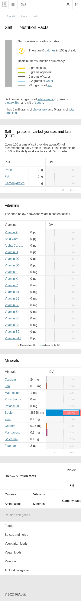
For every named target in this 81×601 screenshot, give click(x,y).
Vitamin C (11, 285)
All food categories (17, 570)
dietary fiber (12, 102)
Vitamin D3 (12, 265)
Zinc (8, 419)
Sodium (10, 412)
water (49, 81)
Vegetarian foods (16, 543)
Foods (9, 525)
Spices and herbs (16, 534)
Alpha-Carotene (15, 245)
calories (50, 50)
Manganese (13, 432)
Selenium (11, 439)
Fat (7, 176)
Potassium (12, 406)
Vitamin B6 (12, 325)
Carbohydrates (14, 183)
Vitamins (39, 494)
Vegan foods (13, 552)
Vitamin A (11, 232)
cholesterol (40, 109)
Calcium (10, 379)
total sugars (45, 99)
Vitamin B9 (12, 331)
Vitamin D (11, 252)
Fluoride (10, 445)
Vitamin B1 (12, 291)
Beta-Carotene (14, 239)
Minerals (39, 503)
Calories (10, 494)
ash (49, 85)
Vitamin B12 (13, 338)
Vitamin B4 (12, 311)
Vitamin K (11, 278)
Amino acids (13, 503)
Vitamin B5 (12, 318)
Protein (9, 169)
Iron (7, 386)
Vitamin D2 (12, 258)
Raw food (11, 561)
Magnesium (12, 392)
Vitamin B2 (12, 298)
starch (39, 102)
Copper (10, 425)
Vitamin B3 (12, 305)
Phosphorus (13, 399)
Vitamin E (11, 272)
